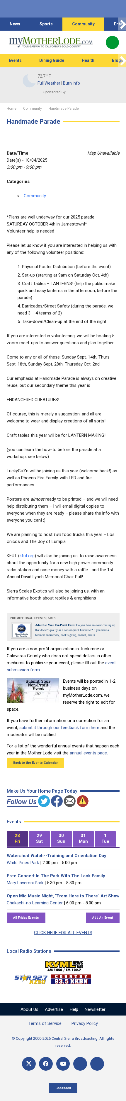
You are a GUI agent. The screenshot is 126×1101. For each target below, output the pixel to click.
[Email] (80, 1064)
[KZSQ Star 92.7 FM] (28, 977)
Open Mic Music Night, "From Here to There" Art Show (63, 896)
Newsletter (95, 1009)
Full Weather (49, 83)
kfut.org (27, 555)
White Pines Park (23, 862)
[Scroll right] (122, 24)
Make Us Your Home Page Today (42, 791)
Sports (46, 24)
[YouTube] (63, 1064)
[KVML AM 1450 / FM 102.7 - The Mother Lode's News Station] (64, 964)
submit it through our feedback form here (59, 727)
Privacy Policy (84, 1023)
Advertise (54, 1009)
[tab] (17, 839)
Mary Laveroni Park (25, 882)
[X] (29, 1064)
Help (74, 1009)
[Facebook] (46, 1064)
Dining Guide (51, 60)
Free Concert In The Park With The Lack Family (56, 875)
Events (15, 60)
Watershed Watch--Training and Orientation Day (56, 855)
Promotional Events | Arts (33, 618)
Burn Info (71, 83)
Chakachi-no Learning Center (35, 903)
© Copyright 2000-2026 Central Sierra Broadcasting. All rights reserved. (63, 1042)
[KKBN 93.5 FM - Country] (71, 977)
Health (88, 60)
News (15, 24)
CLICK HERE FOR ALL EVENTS (63, 932)
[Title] (97, 1064)
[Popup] (112, 42)
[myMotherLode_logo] (50, 42)
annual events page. (89, 753)
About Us (29, 1009)
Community (83, 24)
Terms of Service (45, 1023)
